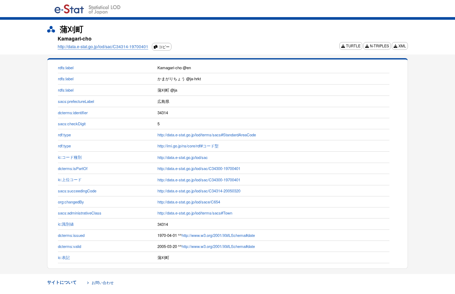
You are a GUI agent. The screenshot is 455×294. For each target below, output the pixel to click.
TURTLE (352, 45)
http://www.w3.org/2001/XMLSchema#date (218, 235)
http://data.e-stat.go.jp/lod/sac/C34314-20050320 (198, 190)
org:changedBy (71, 202)
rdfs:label (65, 67)
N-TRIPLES (379, 45)
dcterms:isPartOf (72, 168)
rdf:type (64, 134)
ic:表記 (64, 257)
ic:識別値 (66, 224)
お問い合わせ (103, 282)
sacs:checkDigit (72, 123)
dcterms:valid (69, 246)
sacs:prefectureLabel (76, 101)
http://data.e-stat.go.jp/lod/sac (182, 157)
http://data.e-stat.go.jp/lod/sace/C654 (188, 202)
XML (401, 45)
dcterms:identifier (73, 112)
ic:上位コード (70, 179)
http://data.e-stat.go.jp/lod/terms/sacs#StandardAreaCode (206, 134)
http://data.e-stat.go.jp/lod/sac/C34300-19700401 (198, 168)
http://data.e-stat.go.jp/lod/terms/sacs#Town (194, 213)
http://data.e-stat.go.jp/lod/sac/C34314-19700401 (103, 46)
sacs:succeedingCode (77, 190)
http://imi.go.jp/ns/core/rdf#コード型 (188, 145)
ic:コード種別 (70, 157)
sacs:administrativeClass (79, 213)
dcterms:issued (71, 235)
